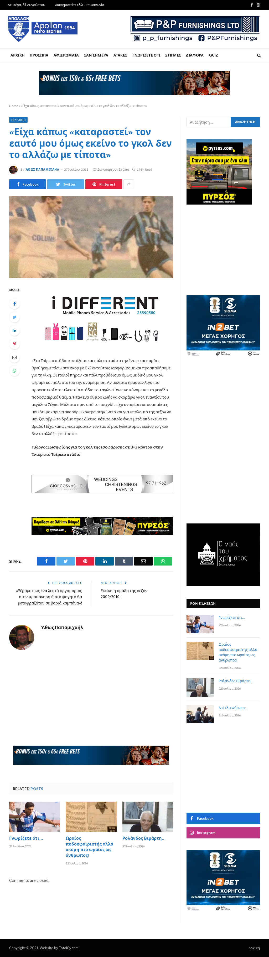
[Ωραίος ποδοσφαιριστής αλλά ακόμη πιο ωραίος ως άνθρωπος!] (91, 817)
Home (13, 106)
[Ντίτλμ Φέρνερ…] (200, 714)
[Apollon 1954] (43, 29)
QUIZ (213, 55)
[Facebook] (14, 303)
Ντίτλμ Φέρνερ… (233, 708)
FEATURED (18, 119)
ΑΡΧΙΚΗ (18, 55)
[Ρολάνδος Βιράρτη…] (147, 817)
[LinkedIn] (14, 330)
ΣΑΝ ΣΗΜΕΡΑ (96, 55)
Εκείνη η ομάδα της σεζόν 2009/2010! (124, 594)
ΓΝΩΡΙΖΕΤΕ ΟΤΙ (146, 55)
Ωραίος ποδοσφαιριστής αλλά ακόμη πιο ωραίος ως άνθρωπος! (89, 847)
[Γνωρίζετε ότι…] (34, 817)
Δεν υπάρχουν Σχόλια (113, 169)
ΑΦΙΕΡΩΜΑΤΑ (66, 55)
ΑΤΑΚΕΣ (120, 55)
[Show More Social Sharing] (128, 184)
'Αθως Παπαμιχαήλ (42, 169)
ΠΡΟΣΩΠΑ (39, 55)
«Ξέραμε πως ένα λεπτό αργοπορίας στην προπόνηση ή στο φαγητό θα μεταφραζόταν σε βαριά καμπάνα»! (49, 597)
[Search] (258, 55)
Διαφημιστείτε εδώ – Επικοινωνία (79, 5)
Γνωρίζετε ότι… (26, 839)
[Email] (14, 357)
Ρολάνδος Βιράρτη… (143, 839)
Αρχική (254, 948)
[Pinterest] (14, 344)
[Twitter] (14, 317)
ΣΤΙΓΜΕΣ (173, 55)
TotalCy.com (69, 948)
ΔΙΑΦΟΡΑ (195, 55)
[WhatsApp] (14, 370)
